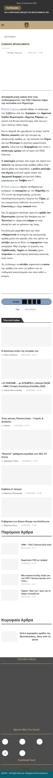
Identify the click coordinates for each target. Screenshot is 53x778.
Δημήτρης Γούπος (11, 461)
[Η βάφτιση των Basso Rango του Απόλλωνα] (26, 507)
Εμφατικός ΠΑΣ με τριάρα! (34, 560)
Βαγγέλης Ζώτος (10, 525)
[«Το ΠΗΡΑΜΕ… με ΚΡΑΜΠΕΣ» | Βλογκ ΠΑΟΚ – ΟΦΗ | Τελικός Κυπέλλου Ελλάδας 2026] (26, 369)
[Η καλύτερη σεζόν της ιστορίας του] (26, 337)
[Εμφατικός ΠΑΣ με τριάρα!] (9, 564)
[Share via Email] (39, 301)
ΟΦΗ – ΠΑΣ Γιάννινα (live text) (36, 544)
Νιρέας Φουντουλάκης (13, 390)
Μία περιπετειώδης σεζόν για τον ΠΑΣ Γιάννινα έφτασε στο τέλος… (35, 578)
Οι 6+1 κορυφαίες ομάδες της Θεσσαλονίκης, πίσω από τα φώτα (35, 636)
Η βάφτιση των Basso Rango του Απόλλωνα (25, 521)
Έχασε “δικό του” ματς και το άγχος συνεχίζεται (36, 592)
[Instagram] (22, 742)
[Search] (50, 25)
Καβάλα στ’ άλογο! (11, 489)
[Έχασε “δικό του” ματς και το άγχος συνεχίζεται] (9, 595)
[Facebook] (20, 17)
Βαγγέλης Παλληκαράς (13, 493)
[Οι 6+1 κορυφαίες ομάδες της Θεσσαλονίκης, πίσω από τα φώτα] (9, 636)
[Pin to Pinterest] (34, 301)
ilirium (4, 775)
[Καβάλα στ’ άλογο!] (26, 475)
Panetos (7, 426)
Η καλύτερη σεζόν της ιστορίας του (19, 351)
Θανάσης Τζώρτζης (15, 53)
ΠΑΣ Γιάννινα (10, 37)
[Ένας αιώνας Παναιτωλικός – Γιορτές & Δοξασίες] (26, 404)
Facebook (26, 769)
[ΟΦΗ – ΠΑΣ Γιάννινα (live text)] (9, 549)
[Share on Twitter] (30, 301)
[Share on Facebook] (24, 301)
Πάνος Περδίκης (10, 355)
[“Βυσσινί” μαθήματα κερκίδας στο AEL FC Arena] (26, 440)
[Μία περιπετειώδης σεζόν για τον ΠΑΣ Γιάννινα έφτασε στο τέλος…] (9, 579)
